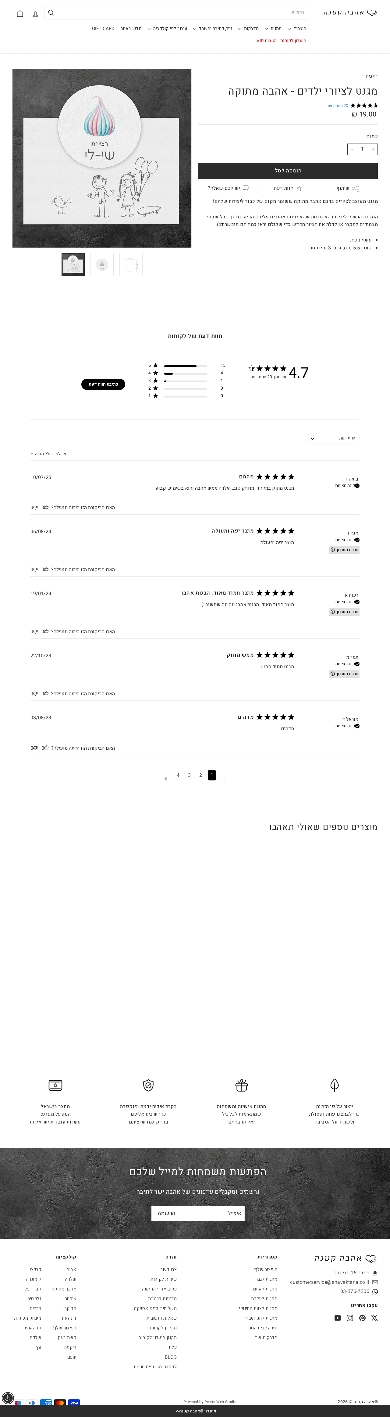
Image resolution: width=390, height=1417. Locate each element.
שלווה (70, 1279)
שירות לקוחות (164, 1279)
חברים (35, 1308)
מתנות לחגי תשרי (261, 1318)
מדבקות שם (266, 1337)
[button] (195, 1411)
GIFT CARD (103, 28)
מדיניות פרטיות (162, 1298)
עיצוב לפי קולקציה (169, 28)
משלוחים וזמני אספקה (155, 1308)
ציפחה (70, 1298)
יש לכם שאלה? (224, 188)
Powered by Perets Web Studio (209, 1402)
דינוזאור (68, 1318)
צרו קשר (169, 1269)
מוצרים (299, 28)
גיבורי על (32, 1289)
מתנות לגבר (266, 1279)
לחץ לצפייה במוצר (346, 953)
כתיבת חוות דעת (103, 384)
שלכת (35, 1337)
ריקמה (70, 1347)
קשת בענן (67, 1337)
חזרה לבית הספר (261, 1328)
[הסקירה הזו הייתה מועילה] (46, 507)
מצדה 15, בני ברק (351, 1272)
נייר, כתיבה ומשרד (215, 28)
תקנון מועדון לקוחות (157, 1337)
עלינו (172, 1347)
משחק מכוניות (27, 1318)
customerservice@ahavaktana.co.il (341, 1282)
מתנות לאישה (264, 1289)
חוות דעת (283, 188)
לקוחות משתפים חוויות (155, 1366)
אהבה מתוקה (64, 1289)
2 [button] (200, 775)
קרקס (35, 1269)
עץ (38, 1347)
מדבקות (251, 28)
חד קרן (69, 1308)
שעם (71, 1357)
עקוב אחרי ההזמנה (159, 1289)
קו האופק (32, 1328)
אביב (71, 1269)
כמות (372, 136)
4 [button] (178, 775)
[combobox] (176, 12)
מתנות (275, 28)
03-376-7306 (354, 1291)
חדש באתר (131, 28)
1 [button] (212, 775)
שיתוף (342, 188)
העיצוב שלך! (265, 1269)
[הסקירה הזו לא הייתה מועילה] (35, 507)
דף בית (371, 76)
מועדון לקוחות (163, 1328)
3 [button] (189, 775)
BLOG (171, 1357)
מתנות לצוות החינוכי (258, 1308)
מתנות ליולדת (264, 1298)
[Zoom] (101, 158)
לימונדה (33, 1279)
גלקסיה (34, 1298)
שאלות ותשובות (162, 1318)
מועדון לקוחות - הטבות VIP (281, 40)
